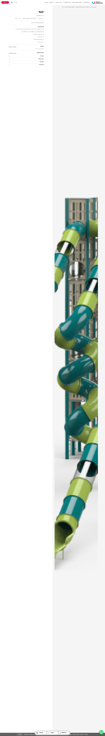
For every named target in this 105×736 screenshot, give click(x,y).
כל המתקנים (87, 2)
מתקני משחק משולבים (80, 7)
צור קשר (5, 2)
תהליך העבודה (58, 2)
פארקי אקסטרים (67, 2)
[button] (53, 2)
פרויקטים (51, 2)
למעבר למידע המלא (12, 46)
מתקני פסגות (93, 7)
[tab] (26, 56)
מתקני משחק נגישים (77, 2)
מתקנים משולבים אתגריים (70, 7)
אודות (46, 2)
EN (12, 2)
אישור (20, 734)
